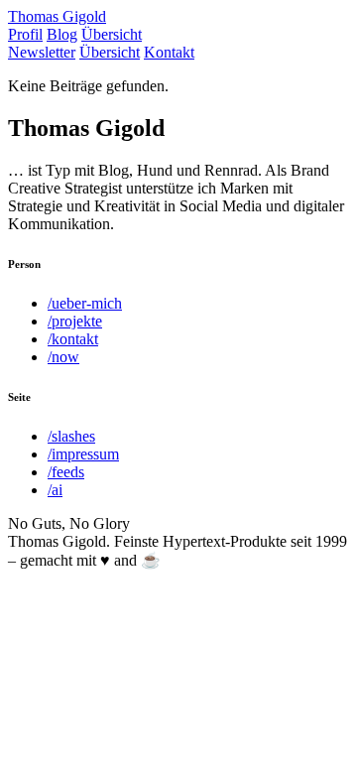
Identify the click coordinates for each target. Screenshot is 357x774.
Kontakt (169, 52)
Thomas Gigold (57, 16)
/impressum (83, 454)
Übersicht (111, 34)
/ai (55, 489)
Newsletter (41, 52)
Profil (25, 34)
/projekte (75, 321)
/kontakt (73, 338)
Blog (62, 34)
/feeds (66, 471)
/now (63, 356)
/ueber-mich (85, 303)
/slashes (71, 436)
